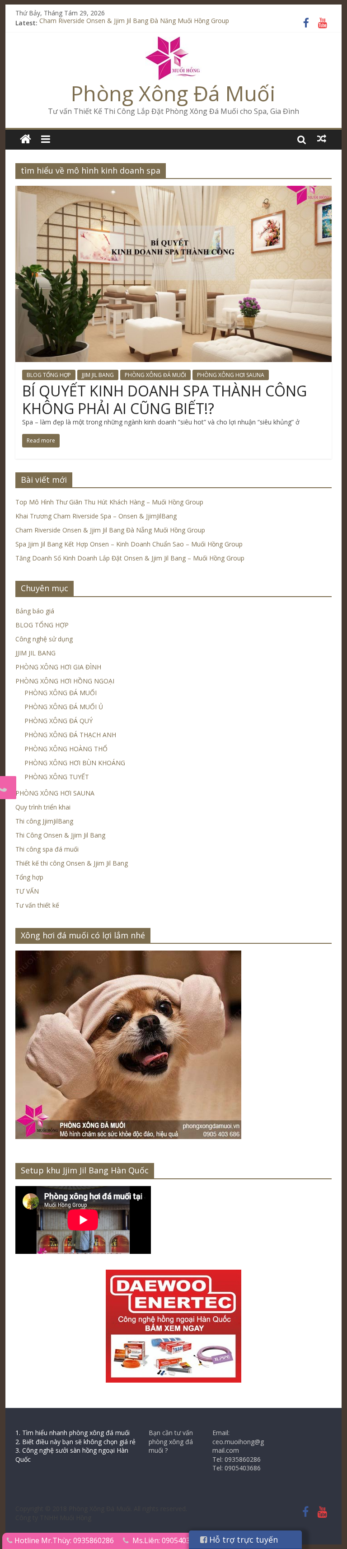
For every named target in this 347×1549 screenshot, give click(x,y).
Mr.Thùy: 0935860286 (77, 1540)
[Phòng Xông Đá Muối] (173, 42)
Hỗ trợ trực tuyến (242, 1539)
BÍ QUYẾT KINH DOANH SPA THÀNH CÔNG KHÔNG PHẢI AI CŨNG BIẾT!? (164, 399)
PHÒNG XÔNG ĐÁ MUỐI (155, 375)
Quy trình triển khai (42, 807)
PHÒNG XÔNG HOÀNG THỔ (66, 748)
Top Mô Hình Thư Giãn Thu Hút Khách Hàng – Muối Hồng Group (109, 502)
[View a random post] (322, 139)
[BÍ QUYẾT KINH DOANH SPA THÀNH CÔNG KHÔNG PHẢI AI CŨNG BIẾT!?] (173, 191)
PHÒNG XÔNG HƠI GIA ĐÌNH (58, 667)
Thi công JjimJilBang (44, 821)
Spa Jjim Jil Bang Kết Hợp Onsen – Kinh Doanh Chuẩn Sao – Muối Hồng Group (129, 544)
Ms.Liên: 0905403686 (167, 1540)
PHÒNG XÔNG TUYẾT (56, 776)
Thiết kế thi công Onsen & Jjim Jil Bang (71, 863)
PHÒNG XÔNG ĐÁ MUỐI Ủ (63, 706)
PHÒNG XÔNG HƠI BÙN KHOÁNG (74, 762)
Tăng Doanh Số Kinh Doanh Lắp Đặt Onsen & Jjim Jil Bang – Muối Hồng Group (129, 558)
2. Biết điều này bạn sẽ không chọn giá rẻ (75, 1441)
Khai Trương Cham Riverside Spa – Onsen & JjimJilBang (96, 516)
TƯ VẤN (27, 891)
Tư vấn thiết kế (37, 905)
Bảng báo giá (34, 611)
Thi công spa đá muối (47, 849)
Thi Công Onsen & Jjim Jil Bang (60, 835)
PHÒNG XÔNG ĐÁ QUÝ (58, 720)
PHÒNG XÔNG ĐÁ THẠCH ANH (70, 734)
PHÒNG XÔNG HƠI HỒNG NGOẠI (64, 681)
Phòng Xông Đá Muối (173, 93)
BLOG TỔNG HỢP (49, 375)
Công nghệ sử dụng (44, 639)
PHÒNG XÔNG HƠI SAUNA (230, 375)
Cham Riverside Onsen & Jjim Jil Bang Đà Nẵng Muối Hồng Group (134, 23)
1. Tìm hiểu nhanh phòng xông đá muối (72, 1432)
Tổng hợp (29, 877)
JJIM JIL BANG (98, 375)
